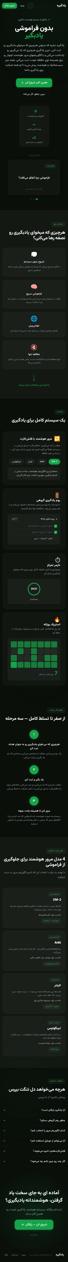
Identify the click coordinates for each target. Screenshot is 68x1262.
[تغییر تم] (31, 5)
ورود (22, 5)
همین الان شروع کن (36, 83)
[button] (34, 177)
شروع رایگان (9, 5)
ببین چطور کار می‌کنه (34, 94)
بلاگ (6, 1255)
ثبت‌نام (15, 1255)
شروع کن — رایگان (36, 1224)
